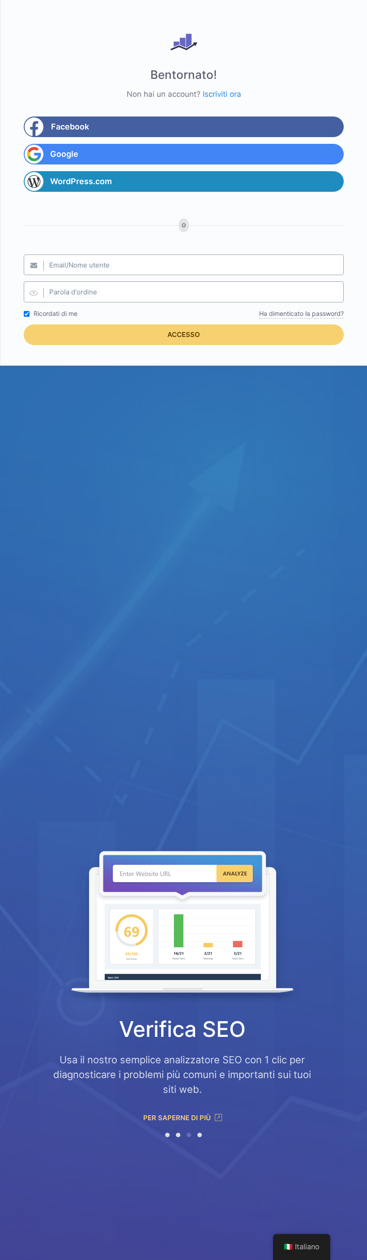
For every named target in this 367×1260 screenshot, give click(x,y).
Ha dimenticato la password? (301, 313)
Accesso (183, 334)
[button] (167, 1135)
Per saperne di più (178, 1117)
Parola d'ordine (73, 292)
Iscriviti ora (222, 94)
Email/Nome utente (79, 265)
